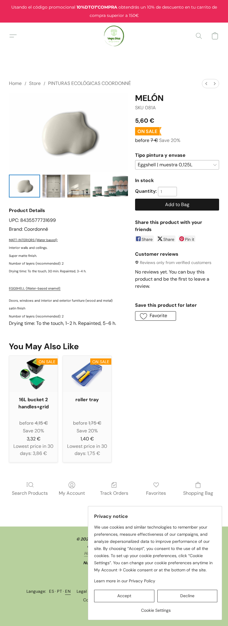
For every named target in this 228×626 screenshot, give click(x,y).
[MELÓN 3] (110, 186)
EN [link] (68, 591)
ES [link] (51, 591)
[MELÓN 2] (78, 186)
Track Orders (114, 493)
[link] (155, 608)
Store (35, 83)
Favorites (156, 493)
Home (15, 83)
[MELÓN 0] (24, 186)
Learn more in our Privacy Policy (124, 581)
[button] (114, 36)
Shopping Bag (198, 493)
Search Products (30, 493)
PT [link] (59, 591)
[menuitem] (206, 83)
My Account (72, 493)
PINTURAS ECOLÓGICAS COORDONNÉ (89, 83)
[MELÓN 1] (53, 186)
